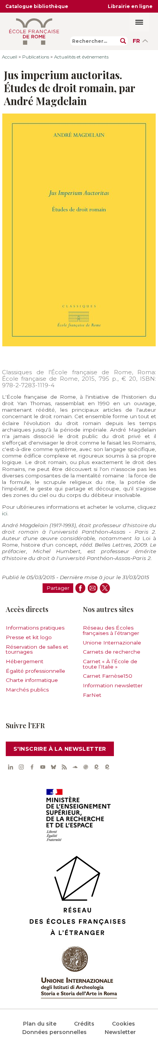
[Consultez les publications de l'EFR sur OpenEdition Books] (96, 766)
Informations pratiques (35, 628)
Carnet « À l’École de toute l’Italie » (110, 664)
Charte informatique (32, 680)
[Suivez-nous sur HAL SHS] (85, 766)
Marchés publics (27, 690)
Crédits (84, 1023)
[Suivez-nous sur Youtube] (42, 766)
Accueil (9, 57)
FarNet (92, 695)
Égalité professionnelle (35, 671)
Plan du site (39, 1023)
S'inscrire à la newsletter (59, 748)
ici (4, 513)
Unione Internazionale (112, 643)
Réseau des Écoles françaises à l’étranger (111, 630)
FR (136, 41)
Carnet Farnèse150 (107, 676)
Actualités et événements (81, 57)
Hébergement (24, 661)
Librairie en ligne (130, 6)
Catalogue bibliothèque (36, 6)
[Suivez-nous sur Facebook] (31, 766)
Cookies (123, 1023)
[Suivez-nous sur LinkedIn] (10, 766)
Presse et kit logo (29, 637)
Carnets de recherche (111, 652)
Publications (35, 57)
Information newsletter (113, 685)
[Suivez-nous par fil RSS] (64, 766)
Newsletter (120, 1032)
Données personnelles (54, 1032)
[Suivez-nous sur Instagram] (21, 766)
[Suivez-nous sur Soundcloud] (74, 766)
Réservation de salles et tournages (37, 649)
